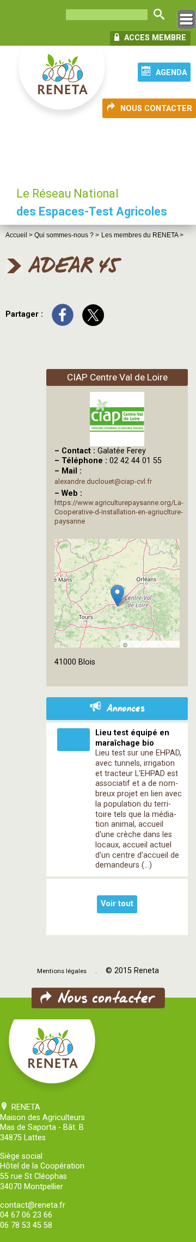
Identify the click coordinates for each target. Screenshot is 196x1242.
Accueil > (19, 235)
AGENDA (171, 72)
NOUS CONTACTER (156, 108)
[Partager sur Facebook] (63, 314)
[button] (117, 596)
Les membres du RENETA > (142, 235)
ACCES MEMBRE (154, 37)
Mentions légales (62, 971)
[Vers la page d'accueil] (62, 83)
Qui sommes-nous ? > (66, 235)
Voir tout (117, 903)
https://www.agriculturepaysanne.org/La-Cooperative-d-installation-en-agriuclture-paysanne (118, 512)
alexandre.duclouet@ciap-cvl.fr (103, 481)
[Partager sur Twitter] (93, 314)
